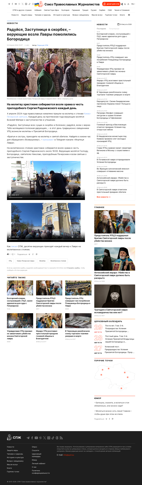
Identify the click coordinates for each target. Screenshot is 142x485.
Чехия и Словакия (121, 10)
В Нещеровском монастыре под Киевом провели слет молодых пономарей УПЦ (111, 138)
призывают (48, 139)
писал (14, 246)
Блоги (122, 15)
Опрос (34, 447)
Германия (76, 10)
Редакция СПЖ (42, 45)
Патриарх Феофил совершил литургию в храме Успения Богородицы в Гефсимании (110, 115)
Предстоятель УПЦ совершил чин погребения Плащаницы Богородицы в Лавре (114, 59)
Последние (101, 29)
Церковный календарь (108, 321)
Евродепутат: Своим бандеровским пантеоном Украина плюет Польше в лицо (113, 103)
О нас (34, 467)
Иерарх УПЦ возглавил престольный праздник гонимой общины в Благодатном (114, 83)
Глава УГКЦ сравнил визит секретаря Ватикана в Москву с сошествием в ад (114, 150)
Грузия (93, 10)
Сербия (102, 10)
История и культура (61, 15)
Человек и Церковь (43, 15)
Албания (38, 10)
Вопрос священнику (81, 15)
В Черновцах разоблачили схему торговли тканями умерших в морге (77, 333)
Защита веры (26, 15)
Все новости (102, 197)
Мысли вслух (97, 15)
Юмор (97, 398)
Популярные (114, 29)
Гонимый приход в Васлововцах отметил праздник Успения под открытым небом (111, 127)
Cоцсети (35, 450)
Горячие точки (111, 15)
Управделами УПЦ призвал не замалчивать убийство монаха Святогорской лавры (111, 71)
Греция (85, 10)
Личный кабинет (38, 463)
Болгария (65, 10)
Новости (15, 15)
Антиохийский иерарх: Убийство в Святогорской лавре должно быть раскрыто (112, 180)
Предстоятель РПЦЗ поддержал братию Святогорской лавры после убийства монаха (113, 48)
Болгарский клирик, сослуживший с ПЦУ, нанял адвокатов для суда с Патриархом (113, 36)
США (110, 10)
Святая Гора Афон (51, 10)
